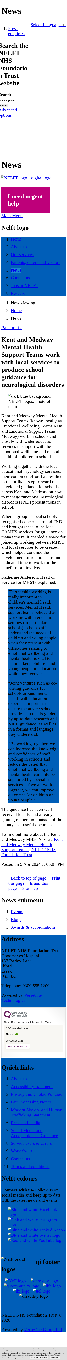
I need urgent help (25, 200)
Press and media (25, 1122)
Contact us (20, 1158)
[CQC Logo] (15, 1017)
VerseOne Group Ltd (43, 1329)
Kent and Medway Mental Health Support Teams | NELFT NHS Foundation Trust (32, 847)
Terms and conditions (30, 1166)
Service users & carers (31, 1143)
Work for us (21, 1150)
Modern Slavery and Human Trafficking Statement (36, 1112)
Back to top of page (28, 878)
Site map (30, 888)
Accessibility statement (32, 1086)
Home (16, 310)
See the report (15, 1046)
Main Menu (12, 215)
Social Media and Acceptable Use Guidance (34, 1133)
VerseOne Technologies (21, 998)
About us (19, 1078)
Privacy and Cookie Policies (36, 1094)
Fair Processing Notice (31, 1102)
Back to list (11, 327)
